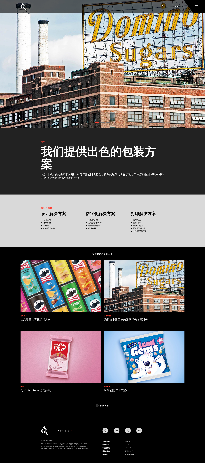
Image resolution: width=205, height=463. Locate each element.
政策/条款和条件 (130, 454)
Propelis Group (131, 448)
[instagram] (105, 430)
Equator (128, 445)
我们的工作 (106, 441)
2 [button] (102, 122)
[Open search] (163, 6)
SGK (23, 6)
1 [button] (97, 122)
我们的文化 (106, 451)
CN (175, 6)
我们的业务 (106, 445)
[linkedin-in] (116, 430)
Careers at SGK (130, 451)
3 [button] (108, 122)
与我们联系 (64, 430)
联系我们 (105, 454)
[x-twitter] (128, 430)
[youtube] (139, 430)
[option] (102, 64)
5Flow (127, 441)
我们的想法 (106, 448)
